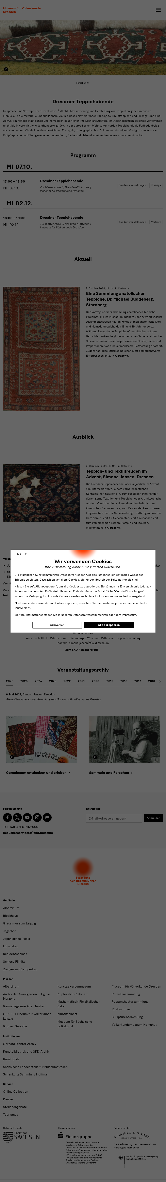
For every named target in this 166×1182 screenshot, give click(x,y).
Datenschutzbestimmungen (90, 615)
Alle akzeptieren (109, 625)
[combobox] (22, 554)
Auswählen (57, 625)
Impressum (129, 615)
